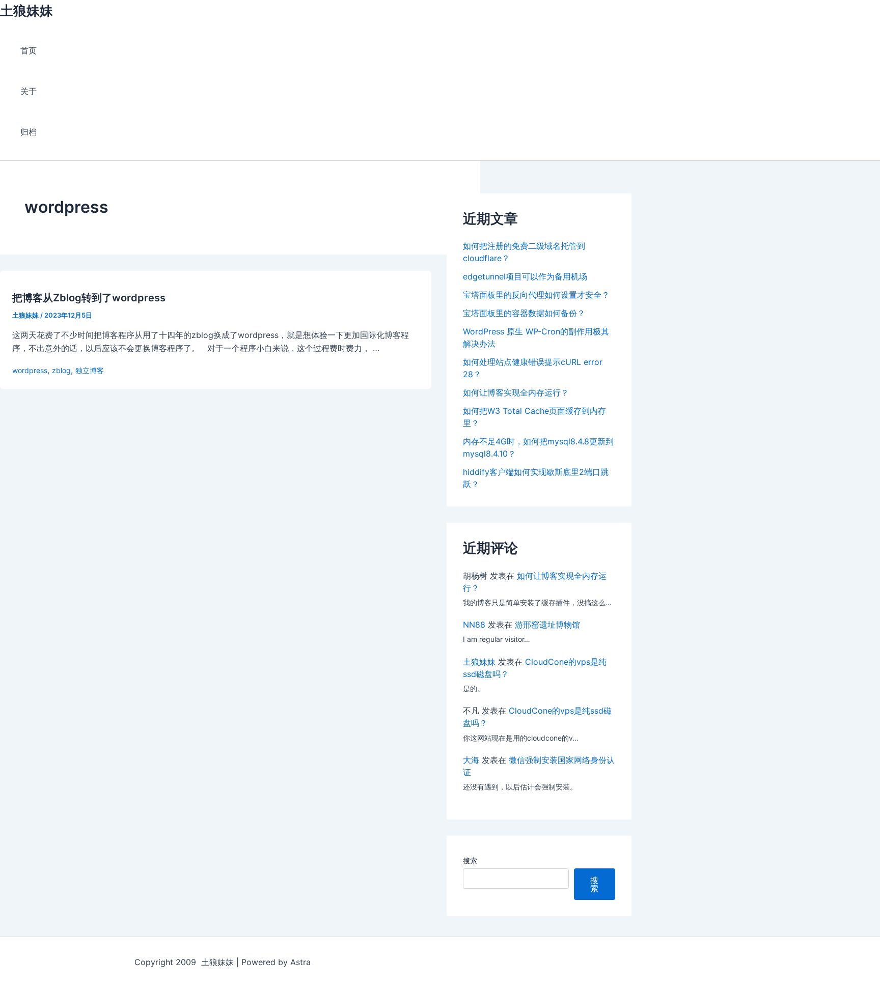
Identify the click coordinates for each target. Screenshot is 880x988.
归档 (28, 132)
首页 (28, 50)
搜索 (470, 860)
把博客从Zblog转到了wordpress (89, 298)
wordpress (29, 370)
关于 (28, 91)
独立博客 (89, 370)
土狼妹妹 (26, 10)
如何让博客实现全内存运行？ (516, 392)
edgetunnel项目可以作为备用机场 (525, 276)
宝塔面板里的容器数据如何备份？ (524, 313)
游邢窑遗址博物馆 (547, 624)
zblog (61, 370)
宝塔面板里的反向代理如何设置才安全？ (536, 295)
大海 (471, 760)
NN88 (474, 624)
